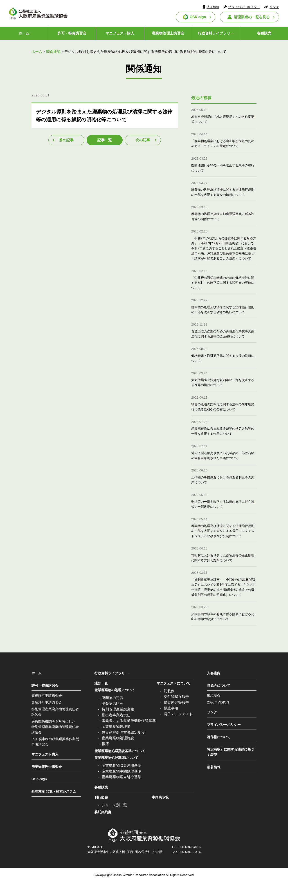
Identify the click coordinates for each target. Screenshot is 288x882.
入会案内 (213, 673)
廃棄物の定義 (112, 698)
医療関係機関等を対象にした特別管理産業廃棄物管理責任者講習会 (55, 726)
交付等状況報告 (176, 697)
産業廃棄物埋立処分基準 (121, 777)
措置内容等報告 (176, 702)
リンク (274, 7)
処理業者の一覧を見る (252, 17)
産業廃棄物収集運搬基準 (121, 765)
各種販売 (101, 787)
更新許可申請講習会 (47, 702)
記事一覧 (104, 140)
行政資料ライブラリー (216, 33)
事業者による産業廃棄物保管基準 (129, 721)
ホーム (23, 33)
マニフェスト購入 (120, 33)
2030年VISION (218, 702)
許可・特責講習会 (72, 33)
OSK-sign (198, 17)
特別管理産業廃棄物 (118, 709)
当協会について (219, 685)
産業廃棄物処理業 (116, 726)
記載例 (169, 691)
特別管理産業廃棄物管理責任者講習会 (55, 711)
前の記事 (66, 140)
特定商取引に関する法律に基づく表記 (230, 752)
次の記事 (143, 140)
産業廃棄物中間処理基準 (121, 771)
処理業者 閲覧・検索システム (54, 791)
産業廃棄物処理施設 (118, 738)
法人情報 (213, 7)
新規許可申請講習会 (47, 695)
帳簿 (105, 744)
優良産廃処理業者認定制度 (123, 732)
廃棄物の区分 (112, 704)
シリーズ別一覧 (114, 805)
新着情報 (213, 767)
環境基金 (213, 695)
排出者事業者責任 (116, 715)
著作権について (219, 737)
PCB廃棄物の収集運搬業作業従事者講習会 (55, 741)
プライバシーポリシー (244, 7)
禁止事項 (171, 708)
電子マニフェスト (178, 714)
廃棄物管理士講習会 (168, 33)
